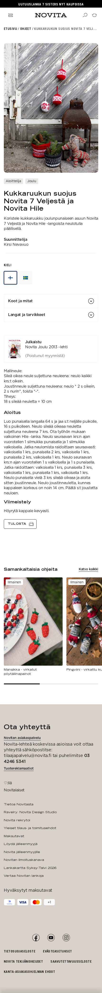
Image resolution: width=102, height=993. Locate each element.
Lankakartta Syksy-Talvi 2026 (30, 868)
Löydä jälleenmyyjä (20, 844)
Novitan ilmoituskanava (24, 860)
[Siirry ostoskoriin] (94, 15)
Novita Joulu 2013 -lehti (46, 347)
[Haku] (85, 15)
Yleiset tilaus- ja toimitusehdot (30, 828)
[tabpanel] (51, 432)
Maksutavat (14, 836)
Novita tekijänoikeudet (23, 961)
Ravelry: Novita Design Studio (30, 812)
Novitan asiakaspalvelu (22, 738)
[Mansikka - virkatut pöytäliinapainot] (33, 626)
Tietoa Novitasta (18, 804)
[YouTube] (51, 938)
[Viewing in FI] (10, 277)
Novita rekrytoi (17, 820)
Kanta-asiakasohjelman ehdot (29, 972)
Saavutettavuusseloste (71, 961)
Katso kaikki (88, 569)
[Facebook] (36, 938)
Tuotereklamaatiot (19, 768)
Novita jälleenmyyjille (22, 852)
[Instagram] (66, 938)
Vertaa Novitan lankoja (24, 875)
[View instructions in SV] (25, 277)
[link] (51, 349)
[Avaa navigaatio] (10, 15)
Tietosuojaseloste (19, 951)
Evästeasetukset (57, 951)
